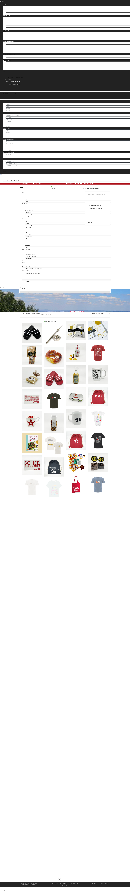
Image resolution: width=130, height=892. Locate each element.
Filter (23, 313)
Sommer (8, 58)
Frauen (8, 7)
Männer (8, 9)
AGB (60, 883)
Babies (9, 13)
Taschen (8, 19)
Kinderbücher (10, 47)
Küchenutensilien (10, 37)
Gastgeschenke (10, 69)
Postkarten (9, 52)
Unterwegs (9, 24)
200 (48, 314)
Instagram (107, 883)
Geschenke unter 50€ (11, 66)
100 (46, 314)
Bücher (8, 43)
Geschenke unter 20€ (11, 64)
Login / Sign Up (7, 89)
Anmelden (5, 98)
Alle (51, 314)
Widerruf (65, 883)
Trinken (8, 34)
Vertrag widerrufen (73, 883)
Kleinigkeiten (9, 26)
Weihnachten (9, 56)
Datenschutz (65, 885)
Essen (7, 32)
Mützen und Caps (10, 22)
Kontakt (101, 883)
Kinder (8, 11)
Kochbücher (9, 39)
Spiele (7, 50)
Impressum (55, 883)
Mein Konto (94, 883)
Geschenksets (10, 62)
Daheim (8, 28)
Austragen (91, 222)
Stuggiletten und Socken (13, 17)
